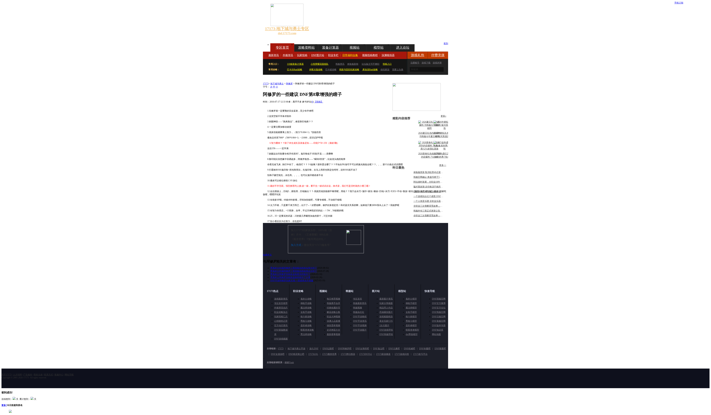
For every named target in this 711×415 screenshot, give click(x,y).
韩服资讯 (340, 64)
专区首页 (282, 47)
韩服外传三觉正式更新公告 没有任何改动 (433, 210)
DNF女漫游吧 (277, 354)
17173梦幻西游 (348, 354)
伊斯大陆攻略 (316, 69)
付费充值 (438, 55)
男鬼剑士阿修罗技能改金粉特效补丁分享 (290, 277)
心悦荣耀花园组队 (319, 64)
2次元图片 (384, 325)
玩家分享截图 (386, 303)
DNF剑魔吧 (424, 348)
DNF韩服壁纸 (386, 334)
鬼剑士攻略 (306, 299)
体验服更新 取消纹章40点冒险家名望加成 (433, 172)
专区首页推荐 (281, 303)
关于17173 (6, 374)
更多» (443, 116)
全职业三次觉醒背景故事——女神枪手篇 (433, 206)
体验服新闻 (352, 64)
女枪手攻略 (306, 312)
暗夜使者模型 (412, 330)
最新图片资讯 (386, 299)
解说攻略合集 (333, 312)
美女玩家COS (386, 321)
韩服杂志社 (358, 312)
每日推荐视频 (333, 299)
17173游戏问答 (402, 354)
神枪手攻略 (306, 303)
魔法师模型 (411, 307)
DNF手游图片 (360, 330)
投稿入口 (387, 64)
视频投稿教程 (370, 55)
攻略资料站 (306, 47)
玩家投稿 (302, 55)
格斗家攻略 (306, 316)
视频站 (355, 47)
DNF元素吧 (394, 348)
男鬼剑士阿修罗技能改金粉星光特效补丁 (290, 274)
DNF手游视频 (360, 325)
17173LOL (313, 354)
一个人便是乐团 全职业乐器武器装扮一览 (433, 201)
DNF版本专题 (438, 325)
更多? (4, 405)
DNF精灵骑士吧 (296, 354)
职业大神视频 (333, 316)
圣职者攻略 (306, 325)
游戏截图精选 (386, 316)
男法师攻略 (306, 334)
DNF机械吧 (409, 348)
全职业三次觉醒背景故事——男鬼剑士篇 (433, 215)
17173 (265, 83)
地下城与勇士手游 (296, 348)
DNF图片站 (317, 55)
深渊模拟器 (388, 55)
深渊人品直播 (333, 321)
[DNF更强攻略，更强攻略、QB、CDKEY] (417, 110)
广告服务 (27, 374)
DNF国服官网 (438, 299)
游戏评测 (437, 62)
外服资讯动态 (281, 307)
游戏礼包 (417, 55)
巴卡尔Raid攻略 (294, 69)
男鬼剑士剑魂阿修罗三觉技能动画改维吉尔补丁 (293, 271)
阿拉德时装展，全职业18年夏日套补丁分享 (434, 182)
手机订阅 (678, 2)
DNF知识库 (437, 330)
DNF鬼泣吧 (378, 348)
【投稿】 (318, 101)
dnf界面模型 (412, 334)
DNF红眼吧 (328, 348)
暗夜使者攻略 (307, 330)
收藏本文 (267, 254)
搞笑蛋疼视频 (333, 325)
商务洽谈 (38, 374)
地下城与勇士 (277, 83)
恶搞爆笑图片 (386, 312)
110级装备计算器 (295, 64)
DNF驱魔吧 (440, 348)
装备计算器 (330, 47)
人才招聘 (17, 374)
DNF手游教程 (360, 316)
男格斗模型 (411, 321)
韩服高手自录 (333, 303)
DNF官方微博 (438, 303)
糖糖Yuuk (289, 362)
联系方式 (48, 374)
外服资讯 (288, 55)
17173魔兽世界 (329, 354)
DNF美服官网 (438, 321)
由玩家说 (384, 69)
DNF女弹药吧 (362, 348)
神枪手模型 (411, 303)
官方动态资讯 (281, 325)
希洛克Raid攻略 (370, 69)
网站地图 (436, 334)
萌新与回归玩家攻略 (349, 69)
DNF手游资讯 (360, 321)
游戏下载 (426, 62)
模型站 (379, 47)
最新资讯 (273, 55)
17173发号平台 (420, 354)
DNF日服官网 (438, 316)
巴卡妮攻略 (330, 69)
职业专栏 (333, 55)
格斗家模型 (411, 316)
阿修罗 (289, 83)
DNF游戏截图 (281, 338)
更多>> (442, 165)
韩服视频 (357, 307)
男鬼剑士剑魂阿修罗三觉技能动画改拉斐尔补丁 (293, 268)
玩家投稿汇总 (281, 316)
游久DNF (313, 348)
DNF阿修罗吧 (344, 348)
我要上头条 (397, 69)
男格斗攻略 (306, 321)
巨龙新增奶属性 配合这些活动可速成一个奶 (434, 191)
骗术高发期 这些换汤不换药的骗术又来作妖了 (435, 186)
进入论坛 (402, 47)
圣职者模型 (411, 325)
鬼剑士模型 (411, 299)
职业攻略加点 (281, 312)
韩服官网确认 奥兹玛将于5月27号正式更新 (434, 177)
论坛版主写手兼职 (370, 64)
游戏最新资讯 (281, 299)
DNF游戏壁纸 (386, 330)
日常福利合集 (350, 55)
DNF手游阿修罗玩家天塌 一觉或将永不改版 (291, 280)
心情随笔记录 (281, 321)
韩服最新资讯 (359, 303)
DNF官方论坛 (438, 307)
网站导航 (69, 374)
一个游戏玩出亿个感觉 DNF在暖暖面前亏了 (434, 196)
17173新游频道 (383, 354)
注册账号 (414, 62)
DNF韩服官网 (438, 312)
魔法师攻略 (306, 307)
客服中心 (58, 374)
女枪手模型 (411, 312)
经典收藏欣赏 (333, 307)
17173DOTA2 (365, 354)
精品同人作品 (386, 307)
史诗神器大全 (333, 330)
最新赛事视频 (333, 334)
